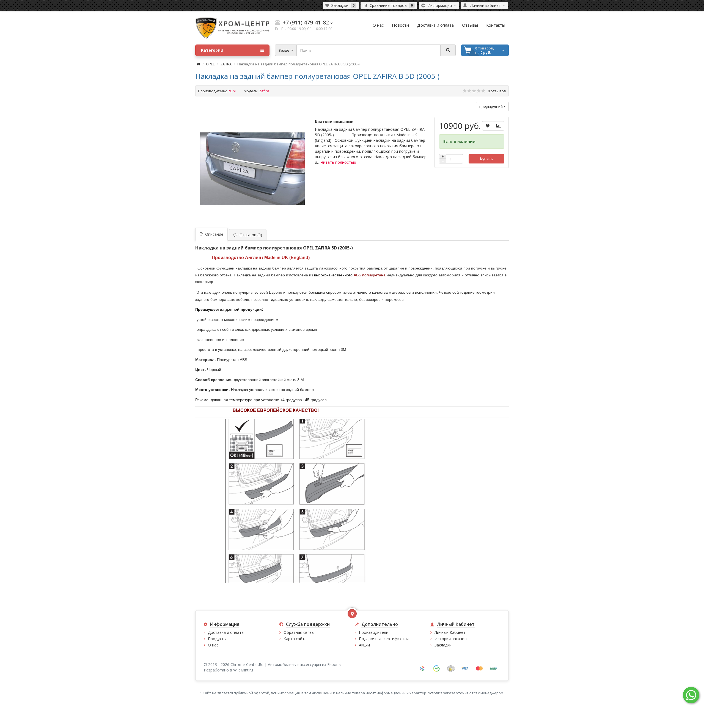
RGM (232, 90)
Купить (486, 158)
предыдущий (491, 106)
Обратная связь (299, 632)
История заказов (451, 638)
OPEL (210, 64)
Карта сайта (295, 638)
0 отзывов (497, 90)
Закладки (443, 645)
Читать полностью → (341, 162)
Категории (212, 50)
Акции (364, 645)
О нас (213, 645)
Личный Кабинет (450, 632)
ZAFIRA (226, 64)
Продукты (217, 638)
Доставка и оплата (226, 632)
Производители (373, 632)
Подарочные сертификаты (384, 638)
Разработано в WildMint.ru (228, 670)
